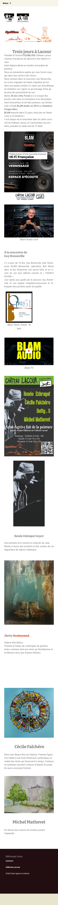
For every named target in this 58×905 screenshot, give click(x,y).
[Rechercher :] (52, 3)
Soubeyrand (21, 635)
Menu (5, 3)
